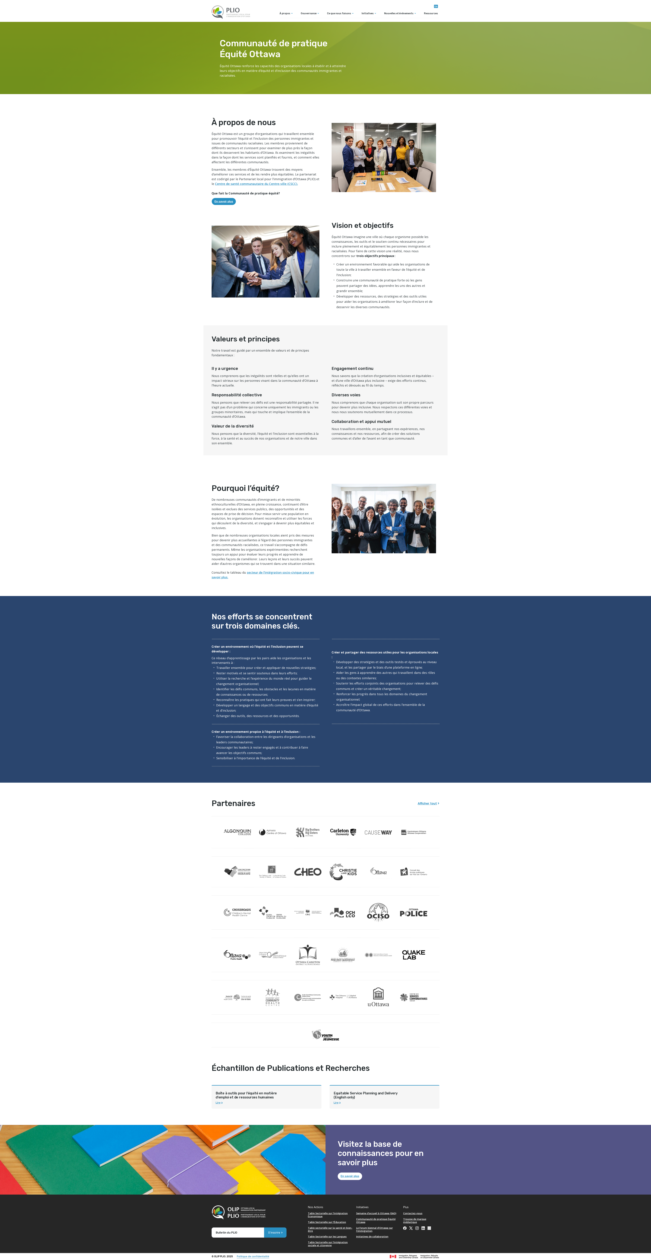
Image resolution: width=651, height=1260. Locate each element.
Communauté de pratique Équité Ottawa (376, 1220)
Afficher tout (427, 803)
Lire (218, 1102)
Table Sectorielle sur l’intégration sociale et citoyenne (328, 1244)
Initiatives (368, 13)
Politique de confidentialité (253, 1256)
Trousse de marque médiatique (414, 1220)
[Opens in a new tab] (237, 832)
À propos (285, 13)
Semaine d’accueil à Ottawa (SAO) (376, 1213)
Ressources (431, 13)
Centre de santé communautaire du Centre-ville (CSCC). (256, 184)
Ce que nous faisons (339, 13)
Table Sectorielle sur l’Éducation (327, 1222)
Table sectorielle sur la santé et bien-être (330, 1229)
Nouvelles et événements (398, 13)
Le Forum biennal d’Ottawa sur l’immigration (374, 1229)
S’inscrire (274, 1232)
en (436, 6)
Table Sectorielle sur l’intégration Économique (328, 1215)
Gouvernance (309, 13)
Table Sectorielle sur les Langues (327, 1236)
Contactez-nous (412, 1213)
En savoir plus (223, 201)
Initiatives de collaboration (372, 1236)
